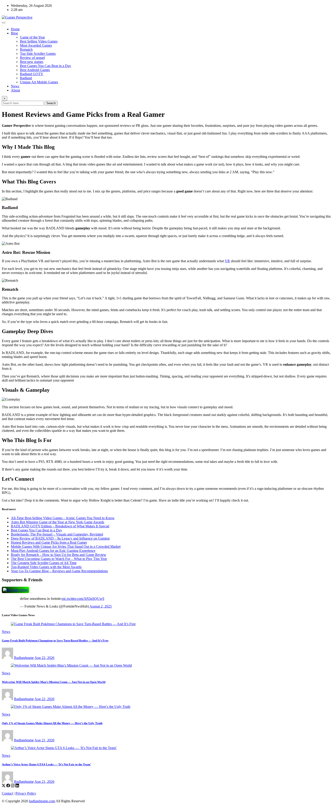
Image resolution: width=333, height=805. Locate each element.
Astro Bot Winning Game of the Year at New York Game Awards (57, 522)
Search (51, 103)
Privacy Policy (25, 793)
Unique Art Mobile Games (39, 82)
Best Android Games (35, 70)
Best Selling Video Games (39, 41)
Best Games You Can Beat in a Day (45, 66)
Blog (14, 33)
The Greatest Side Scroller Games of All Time (44, 563)
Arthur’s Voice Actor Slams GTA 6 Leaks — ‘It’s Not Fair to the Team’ (46, 764)
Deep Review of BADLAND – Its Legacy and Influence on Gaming (60, 538)
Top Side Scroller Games (38, 53)
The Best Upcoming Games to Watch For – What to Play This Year (59, 559)
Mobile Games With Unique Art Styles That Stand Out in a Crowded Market (66, 546)
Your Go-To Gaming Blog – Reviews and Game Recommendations (59, 571)
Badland (26, 78)
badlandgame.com (42, 801)
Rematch (26, 49)
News (15, 86)
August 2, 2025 (100, 606)
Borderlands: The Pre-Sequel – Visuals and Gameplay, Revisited (57, 534)
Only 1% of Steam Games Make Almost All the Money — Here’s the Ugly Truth (52, 723)
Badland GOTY (31, 74)
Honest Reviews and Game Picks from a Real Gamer (49, 542)
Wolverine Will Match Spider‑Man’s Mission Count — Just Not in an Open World (53, 682)
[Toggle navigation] (3, 22)
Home (15, 29)
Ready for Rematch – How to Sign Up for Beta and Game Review (58, 555)
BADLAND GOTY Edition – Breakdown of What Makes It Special (60, 526)
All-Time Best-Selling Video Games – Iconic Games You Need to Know (63, 518)
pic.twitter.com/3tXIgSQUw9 (83, 599)
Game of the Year (32, 37)
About (15, 90)
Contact (7, 793)
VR (227, 261)
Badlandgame (24, 658)
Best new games (31, 62)
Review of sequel (32, 58)
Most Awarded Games (36, 45)
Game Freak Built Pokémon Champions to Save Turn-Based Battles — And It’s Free (55, 640)
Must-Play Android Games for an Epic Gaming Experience (53, 551)
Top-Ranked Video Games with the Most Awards (46, 567)
